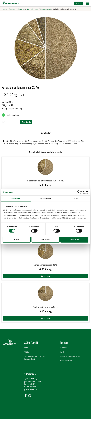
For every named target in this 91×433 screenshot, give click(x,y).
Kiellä (16, 240)
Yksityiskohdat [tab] (45, 198)
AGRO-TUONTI (31, 342)
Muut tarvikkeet (66, 361)
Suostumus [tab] (15, 198)
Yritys (26, 348)
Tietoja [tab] (75, 198)
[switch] (34, 231)
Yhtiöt (26, 352)
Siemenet (63, 348)
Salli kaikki (74, 240)
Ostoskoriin (26, 122)
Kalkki (62, 352)
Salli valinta (45, 240)
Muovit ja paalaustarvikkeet (70, 356)
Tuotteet (64, 342)
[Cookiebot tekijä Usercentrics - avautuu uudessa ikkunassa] (78, 192)
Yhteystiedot (30, 374)
